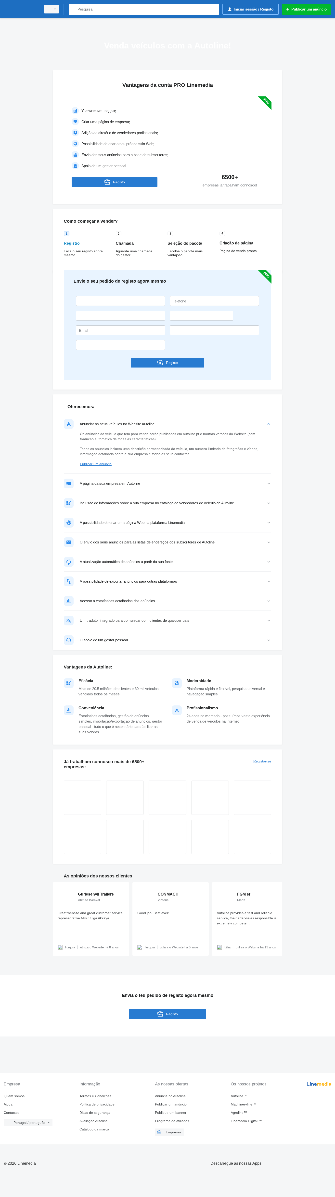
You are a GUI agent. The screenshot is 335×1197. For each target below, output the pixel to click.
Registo (119, 182)
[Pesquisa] (73, 9)
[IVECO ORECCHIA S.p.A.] (252, 798)
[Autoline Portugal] (21, 9)
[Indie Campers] (252, 837)
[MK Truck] (167, 837)
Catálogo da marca (94, 1129)
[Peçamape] (210, 837)
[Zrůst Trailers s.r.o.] (125, 798)
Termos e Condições (95, 1096)
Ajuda (8, 1104)
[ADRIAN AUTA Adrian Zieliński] (210, 798)
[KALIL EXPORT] (167, 798)
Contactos (11, 1113)
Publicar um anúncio (96, 464)
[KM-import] (82, 798)
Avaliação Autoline (93, 1121)
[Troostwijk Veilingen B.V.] (82, 837)
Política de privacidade (97, 1104)
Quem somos (14, 1096)
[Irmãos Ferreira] (125, 837)
